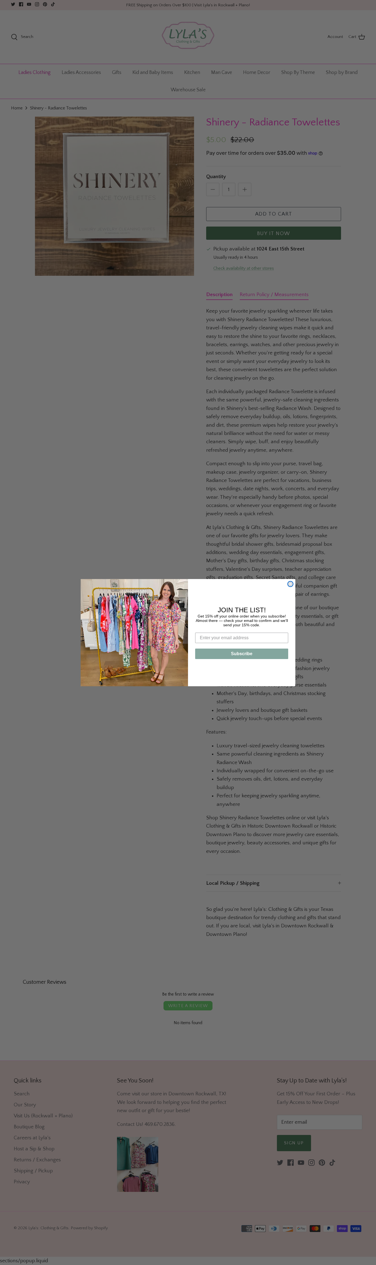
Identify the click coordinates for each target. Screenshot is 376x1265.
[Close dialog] (290, 584)
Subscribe (241, 653)
